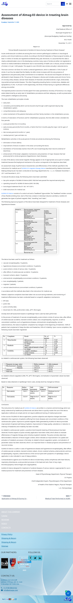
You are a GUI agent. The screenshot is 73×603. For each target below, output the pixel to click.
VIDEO (4, 524)
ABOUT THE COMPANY (10, 512)
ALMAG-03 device (7, 193)
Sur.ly (27, 566)
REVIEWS (5, 520)
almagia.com (24, 562)
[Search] (63, 4)
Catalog (4, 516)
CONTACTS (6, 527)
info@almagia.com (11, 590)
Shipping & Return (8, 538)
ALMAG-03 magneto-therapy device (33, 168)
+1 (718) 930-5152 (10, 588)
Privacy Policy (6, 534)
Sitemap (4, 546)
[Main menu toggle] (70, 3)
